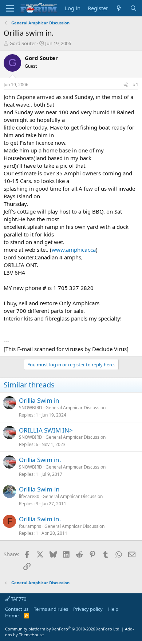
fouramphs (30, 526)
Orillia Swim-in (39, 489)
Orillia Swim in (39, 400)
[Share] (125, 85)
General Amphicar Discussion (76, 408)
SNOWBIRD (30, 408)
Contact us (16, 609)
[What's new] (119, 8)
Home (12, 615)
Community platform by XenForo (63, 629)
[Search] (133, 8)
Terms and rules (51, 609)
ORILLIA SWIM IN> (46, 430)
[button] (10, 8)
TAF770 (18, 599)
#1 (135, 84)
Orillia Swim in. (40, 459)
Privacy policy (88, 609)
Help (113, 609)
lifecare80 (29, 496)
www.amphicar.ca (74, 249)
